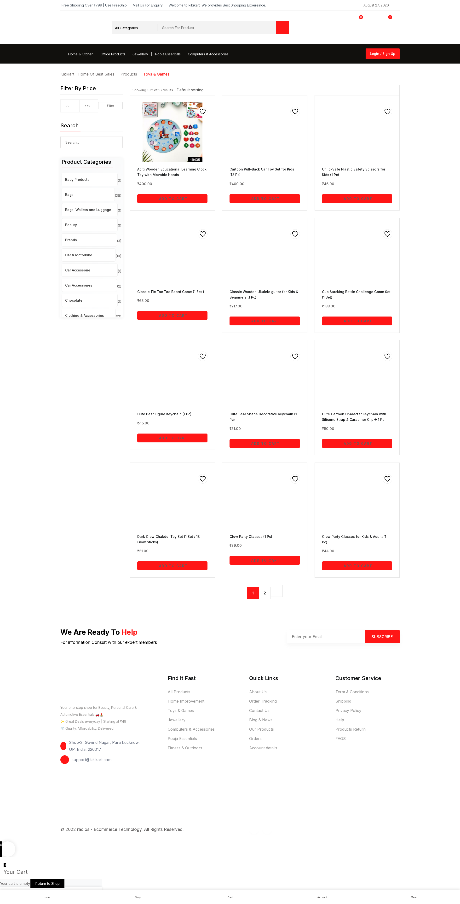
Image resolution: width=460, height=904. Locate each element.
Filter (110, 105)
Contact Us (259, 710)
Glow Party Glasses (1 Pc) (251, 536)
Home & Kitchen (80, 54)
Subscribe (382, 636)
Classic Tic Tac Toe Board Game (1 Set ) (170, 292)
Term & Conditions (352, 691)
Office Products (113, 54)
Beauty (71, 225)
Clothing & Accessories (84, 315)
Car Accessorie (77, 270)
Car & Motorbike (78, 255)
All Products (179, 691)
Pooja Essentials (168, 54)
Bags (69, 195)
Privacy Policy (348, 710)
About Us (258, 691)
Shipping (343, 701)
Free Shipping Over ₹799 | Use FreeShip (94, 5)
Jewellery (140, 54)
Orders (255, 738)
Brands (71, 240)
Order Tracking (263, 701)
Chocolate (73, 300)
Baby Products (77, 179)
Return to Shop (47, 883)
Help (339, 719)
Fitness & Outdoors (185, 748)
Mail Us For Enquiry (148, 5)
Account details (263, 748)
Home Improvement (186, 701)
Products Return (350, 729)
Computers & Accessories (208, 54)
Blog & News (260, 719)
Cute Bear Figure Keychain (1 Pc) (164, 414)
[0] (349, 27)
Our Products (261, 729)
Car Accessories (78, 285)
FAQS (340, 738)
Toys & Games (181, 710)
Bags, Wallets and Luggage (88, 210)
